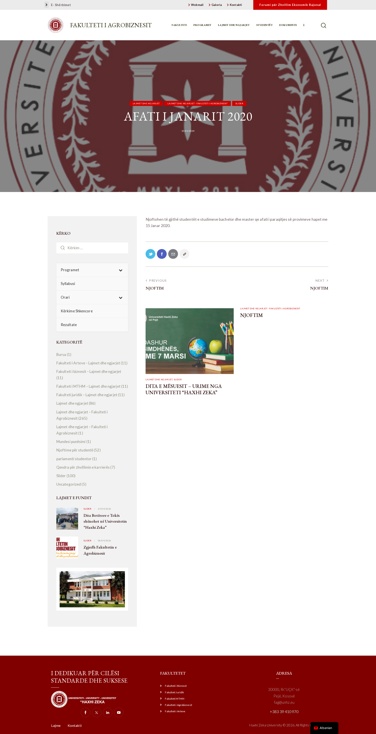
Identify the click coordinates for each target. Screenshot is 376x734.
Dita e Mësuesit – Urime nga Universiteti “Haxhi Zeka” (184, 389)
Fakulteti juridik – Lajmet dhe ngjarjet (86, 395)
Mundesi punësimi (71, 441)
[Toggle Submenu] (120, 270)
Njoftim (251, 315)
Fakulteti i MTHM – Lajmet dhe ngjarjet (88, 386)
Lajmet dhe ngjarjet (146, 103)
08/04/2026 (104, 540)
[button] (46, 5)
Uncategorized (68, 484)
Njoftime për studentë (74, 450)
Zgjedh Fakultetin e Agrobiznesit (100, 550)
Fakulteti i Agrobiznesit (111, 25)
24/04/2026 (104, 508)
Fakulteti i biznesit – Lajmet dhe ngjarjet (88, 371)
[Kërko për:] (92, 247)
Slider (239, 103)
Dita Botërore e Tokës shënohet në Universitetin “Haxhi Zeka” (105, 521)
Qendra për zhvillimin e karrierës (83, 467)
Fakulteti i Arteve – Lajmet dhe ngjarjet (88, 363)
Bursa (61, 354)
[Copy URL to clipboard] (184, 254)
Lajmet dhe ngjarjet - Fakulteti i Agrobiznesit (198, 103)
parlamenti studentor (74, 458)
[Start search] (324, 25)
